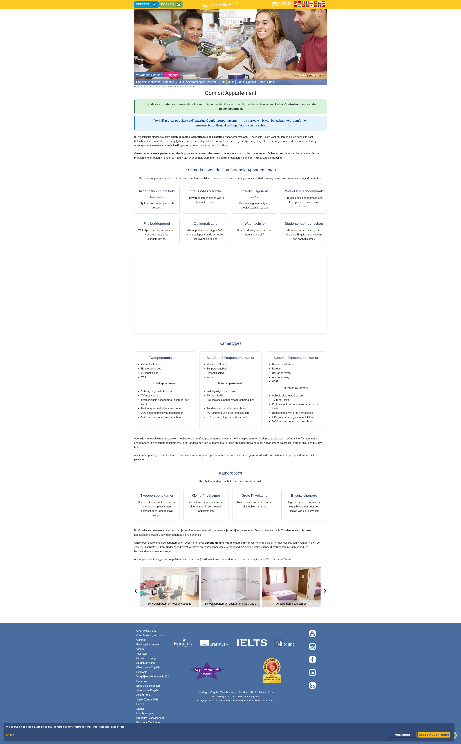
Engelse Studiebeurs (148, 685)
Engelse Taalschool (148, 81)
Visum (140, 648)
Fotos (261, 81)
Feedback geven (146, 713)
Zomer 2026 (143, 694)
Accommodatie (195, 81)
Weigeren (402, 734)
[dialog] (229, 731)
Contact (251, 81)
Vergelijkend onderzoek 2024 (153, 676)
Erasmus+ (142, 681)
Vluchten (141, 653)
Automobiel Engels (147, 690)
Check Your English (148, 667)
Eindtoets (141, 671)
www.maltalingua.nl (248, 696)
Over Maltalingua (146, 630)
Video (240, 81)
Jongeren (172, 75)
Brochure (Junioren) (148, 722)
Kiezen (10, 734)
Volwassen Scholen (149, 75)
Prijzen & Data (216, 81)
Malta (230, 81)
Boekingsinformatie (147, 644)
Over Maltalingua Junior (150, 635)
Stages (140, 708)
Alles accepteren (434, 734)
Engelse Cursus (173, 81)
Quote (271, 81)
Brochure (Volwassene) (150, 717)
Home (137, 86)
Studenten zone (145, 662)
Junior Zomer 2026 (147, 699)
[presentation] (136, 591)
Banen (140, 704)
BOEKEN (167, 4)
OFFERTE (143, 4)
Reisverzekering (146, 658)
